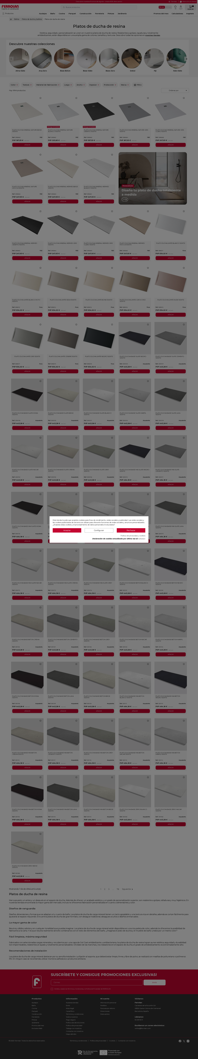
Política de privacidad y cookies (133, 536)
